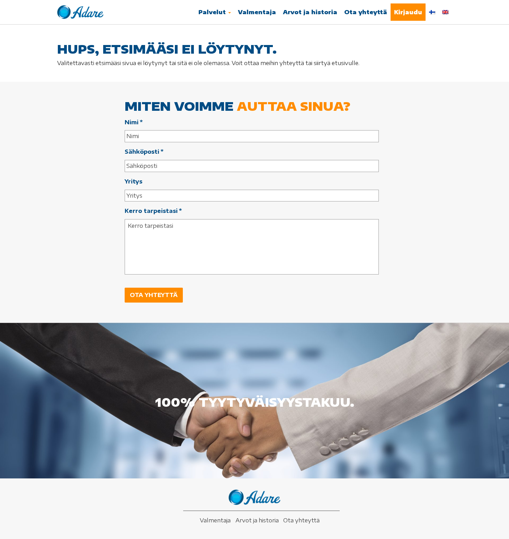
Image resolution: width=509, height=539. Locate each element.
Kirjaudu (408, 12)
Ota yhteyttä (365, 12)
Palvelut (212, 12)
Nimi (134, 122)
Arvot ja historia (310, 12)
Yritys (133, 181)
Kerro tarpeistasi (153, 210)
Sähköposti (144, 151)
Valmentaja (257, 12)
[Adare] (80, 12)
